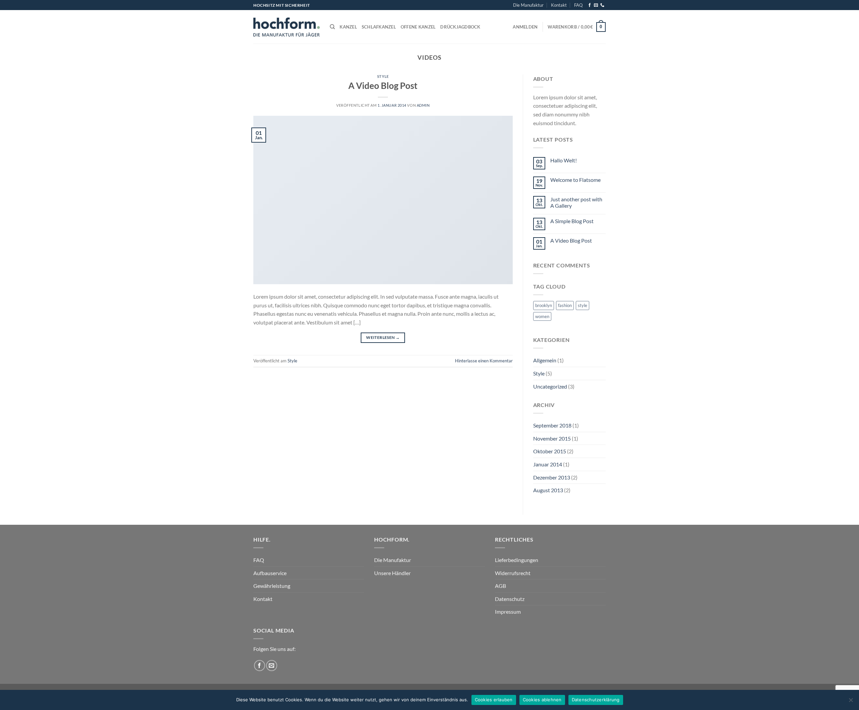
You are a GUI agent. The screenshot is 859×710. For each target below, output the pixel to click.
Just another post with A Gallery (576, 202)
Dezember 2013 (551, 477)
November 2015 (552, 438)
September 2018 (552, 425)
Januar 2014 (547, 464)
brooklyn (543, 305)
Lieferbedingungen (516, 560)
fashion (565, 305)
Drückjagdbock (460, 27)
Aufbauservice (270, 573)
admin (423, 105)
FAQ (578, 5)
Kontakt (559, 5)
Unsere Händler (392, 573)
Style (383, 76)
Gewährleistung (271, 585)
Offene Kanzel (418, 27)
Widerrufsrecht (512, 573)
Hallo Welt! (563, 160)
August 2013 (548, 490)
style (582, 305)
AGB (500, 585)
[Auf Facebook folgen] (590, 5)
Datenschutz (509, 599)
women (542, 316)
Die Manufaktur (528, 5)
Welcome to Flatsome (575, 179)
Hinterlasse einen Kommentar (484, 360)
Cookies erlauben (494, 699)
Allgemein (544, 360)
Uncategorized (550, 386)
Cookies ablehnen (542, 699)
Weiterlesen (383, 337)
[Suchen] (332, 26)
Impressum (508, 611)
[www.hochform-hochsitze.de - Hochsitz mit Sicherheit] (286, 26)
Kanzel (348, 27)
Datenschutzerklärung (596, 699)
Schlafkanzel (379, 27)
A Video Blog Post (382, 86)
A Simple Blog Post (572, 221)
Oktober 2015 (549, 451)
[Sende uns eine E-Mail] (596, 5)
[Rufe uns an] (602, 5)
